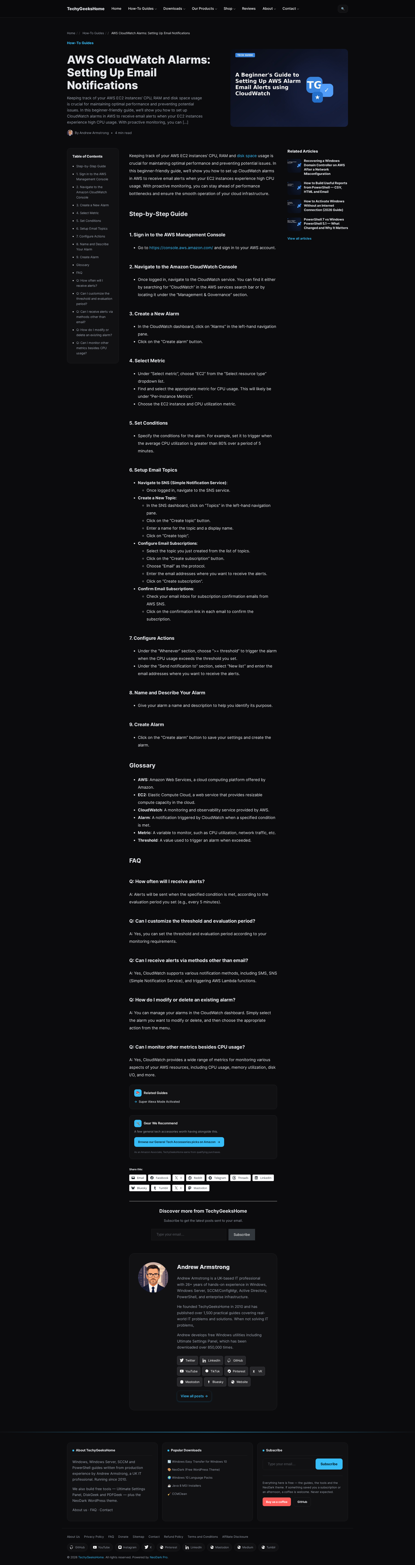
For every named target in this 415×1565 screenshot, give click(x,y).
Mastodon (190, 1383)
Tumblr (268, 1548)
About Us (73, 1536)
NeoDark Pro (159, 1557)
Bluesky (215, 1383)
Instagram (127, 1548)
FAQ (79, 272)
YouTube (189, 1372)
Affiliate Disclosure (235, 1536)
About (268, 8)
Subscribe (242, 1234)
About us (79, 1510)
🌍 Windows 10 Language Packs (190, 1477)
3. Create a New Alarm (92, 205)
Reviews (249, 8)
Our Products (203, 8)
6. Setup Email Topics (92, 228)
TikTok (212, 1372)
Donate (123, 1536)
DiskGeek (91, 1494)
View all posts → (194, 1396)
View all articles (299, 238)
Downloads (172, 8)
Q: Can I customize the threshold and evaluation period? (94, 298)
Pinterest (236, 1372)
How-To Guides (141, 8)
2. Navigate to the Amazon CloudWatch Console (91, 192)
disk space (247, 155)
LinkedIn (211, 1362)
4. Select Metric (87, 212)
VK (257, 1372)
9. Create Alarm (87, 257)
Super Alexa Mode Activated (159, 1101)
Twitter (187, 1362)
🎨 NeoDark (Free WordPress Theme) (194, 1469)
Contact (289, 8)
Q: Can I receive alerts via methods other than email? (94, 316)
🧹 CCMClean (177, 1494)
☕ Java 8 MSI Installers (184, 1485)
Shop (228, 8)
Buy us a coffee (276, 1502)
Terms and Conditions (203, 1536)
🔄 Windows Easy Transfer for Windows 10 (197, 1461)
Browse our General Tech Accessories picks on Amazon (176, 1142)
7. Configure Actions (90, 236)
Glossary (82, 264)
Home (116, 8)
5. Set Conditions (88, 220)
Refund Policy (173, 1536)
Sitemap (138, 1536)
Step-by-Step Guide (91, 166)
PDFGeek (114, 1494)
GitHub (235, 1362)
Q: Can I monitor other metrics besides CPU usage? (92, 348)
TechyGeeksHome (86, 8)
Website (239, 1383)
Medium (245, 1548)
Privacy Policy (94, 1536)
